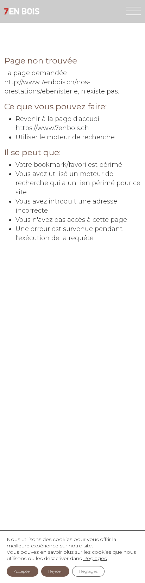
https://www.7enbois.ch (52, 128)
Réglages (95, 558)
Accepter (22, 571)
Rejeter (55, 571)
